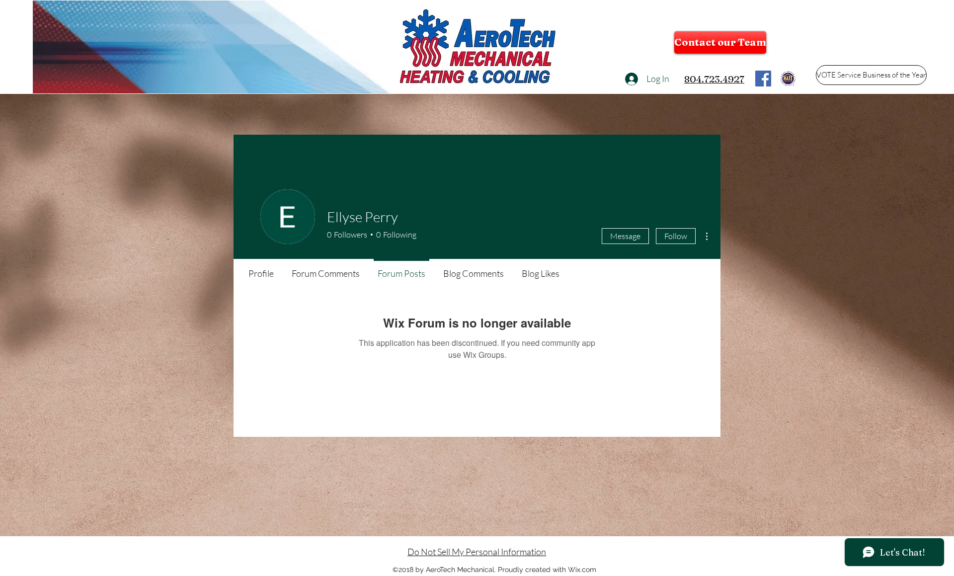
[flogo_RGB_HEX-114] (763, 78)
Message (625, 236)
